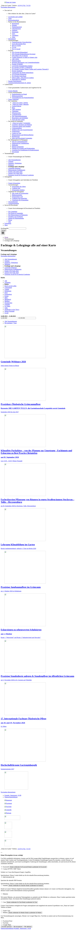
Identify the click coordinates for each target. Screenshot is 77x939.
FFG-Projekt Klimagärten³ (20, 52)
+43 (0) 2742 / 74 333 (23, 5)
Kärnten (14, 25)
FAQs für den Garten (18, 119)
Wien (13, 37)
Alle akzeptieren (18, 926)
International (12, 39)
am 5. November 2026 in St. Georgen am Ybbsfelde (16, 680)
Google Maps (7, 925)
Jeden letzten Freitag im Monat (10, 365)
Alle (6, 281)
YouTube (5, 923)
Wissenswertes (16, 113)
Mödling (7, 301)
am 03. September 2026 (10, 457)
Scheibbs (7, 304)
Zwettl (6, 313)
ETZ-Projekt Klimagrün (19, 74)
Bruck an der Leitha (10, 286)
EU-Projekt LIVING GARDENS (22, 67)
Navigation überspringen (8, 7)
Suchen (4, 230)
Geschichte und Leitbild (15, 17)
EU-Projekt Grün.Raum (19, 76)
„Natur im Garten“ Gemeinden (21, 123)
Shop (6, 225)
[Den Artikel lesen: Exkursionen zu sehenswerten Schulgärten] (25, 625)
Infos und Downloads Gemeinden (22, 138)
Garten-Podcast (16, 106)
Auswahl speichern (7, 926)
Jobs (9, 221)
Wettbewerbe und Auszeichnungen (22, 130)
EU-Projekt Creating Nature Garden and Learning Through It (30, 69)
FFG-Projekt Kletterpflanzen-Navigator (23, 54)
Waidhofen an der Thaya (12, 309)
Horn (6, 292)
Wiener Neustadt (9, 311)
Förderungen (16, 131)
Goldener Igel (16, 188)
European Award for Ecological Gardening (21, 175)
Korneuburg (8, 294)
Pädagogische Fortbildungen (20, 143)
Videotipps (15, 111)
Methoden (15, 145)
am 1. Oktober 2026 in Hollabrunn (11, 591)
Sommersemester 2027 (7, 769)
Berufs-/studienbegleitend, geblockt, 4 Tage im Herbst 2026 (18, 548)
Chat (4, 902)
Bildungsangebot (17, 195)
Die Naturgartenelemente (19, 116)
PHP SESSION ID (8, 877)
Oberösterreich (16, 28)
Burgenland (15, 23)
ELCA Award (16, 49)
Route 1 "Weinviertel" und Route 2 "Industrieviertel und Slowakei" (21, 637)
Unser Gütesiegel (13, 99)
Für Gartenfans (12, 211)
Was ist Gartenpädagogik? (20, 141)
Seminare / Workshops (15, 163)
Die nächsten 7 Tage (11, 323)
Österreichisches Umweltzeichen (21, 42)
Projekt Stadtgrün (17, 71)
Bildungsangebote (17, 96)
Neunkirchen (8, 303)
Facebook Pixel (7, 921)
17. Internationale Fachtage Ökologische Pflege (23, 718)
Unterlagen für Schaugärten (20, 200)
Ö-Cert (14, 47)
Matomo (5, 894)
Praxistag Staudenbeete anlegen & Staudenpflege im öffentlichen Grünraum (37, 676)
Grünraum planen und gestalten (21, 126)
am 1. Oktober (6, 634)
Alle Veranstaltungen (14, 160)
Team (10, 18)
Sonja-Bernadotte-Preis (19, 44)
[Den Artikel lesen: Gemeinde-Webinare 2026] (25, 357)
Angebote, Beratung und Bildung (22, 124)
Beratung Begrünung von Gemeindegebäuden (25, 62)
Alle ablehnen (28, 926)
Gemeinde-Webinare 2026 (13, 361)
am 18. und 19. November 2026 (13, 723)
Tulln (6, 308)
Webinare (11, 165)
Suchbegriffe (4, 228)
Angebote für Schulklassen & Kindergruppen (25, 150)
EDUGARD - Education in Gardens (23, 77)
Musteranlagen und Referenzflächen (22, 135)
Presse (10, 220)
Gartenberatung (16, 114)
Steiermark (15, 32)
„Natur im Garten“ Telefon (20, 102)
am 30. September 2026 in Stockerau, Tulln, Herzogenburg (18, 506)
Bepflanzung (16, 136)
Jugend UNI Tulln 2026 (15, 173)
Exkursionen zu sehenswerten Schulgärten (21, 629)
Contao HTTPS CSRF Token (12, 869)
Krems (6, 296)
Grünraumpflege (17, 128)
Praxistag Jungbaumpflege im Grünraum (21, 587)
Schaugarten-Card (17, 196)
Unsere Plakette (13, 91)
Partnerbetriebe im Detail (19, 94)
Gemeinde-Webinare (14, 168)
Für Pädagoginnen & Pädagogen (18, 215)
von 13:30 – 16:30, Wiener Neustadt (11, 461)
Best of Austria (16, 45)
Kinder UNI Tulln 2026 (15, 171)
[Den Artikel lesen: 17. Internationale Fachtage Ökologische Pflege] (25, 714)
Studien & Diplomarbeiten (16, 218)
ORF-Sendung (16, 109)
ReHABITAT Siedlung (19, 79)
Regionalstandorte (13, 20)
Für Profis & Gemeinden (15, 213)
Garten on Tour (16, 133)
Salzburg (14, 30)
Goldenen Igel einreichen (19, 198)
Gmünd (7, 289)
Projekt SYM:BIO (17, 64)
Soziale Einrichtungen (14, 81)
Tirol (13, 33)
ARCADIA (15, 59)
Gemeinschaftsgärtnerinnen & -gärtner (19, 83)
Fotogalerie (8, 223)
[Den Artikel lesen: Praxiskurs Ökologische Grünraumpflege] (25, 400)
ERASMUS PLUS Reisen (20, 55)
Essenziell (6, 867)
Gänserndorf (8, 287)
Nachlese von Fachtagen (15, 216)
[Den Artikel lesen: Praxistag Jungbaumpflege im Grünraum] (25, 583)
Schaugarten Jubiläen (18, 190)
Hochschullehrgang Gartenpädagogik (19, 765)
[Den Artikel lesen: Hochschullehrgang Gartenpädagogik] (25, 761)
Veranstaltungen (13, 202)
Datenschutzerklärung (11, 797)
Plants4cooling (16, 61)
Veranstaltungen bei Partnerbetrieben (23, 97)
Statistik (5, 885)
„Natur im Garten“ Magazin (20, 104)
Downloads (15, 152)
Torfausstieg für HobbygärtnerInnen (22, 72)
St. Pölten (7, 306)
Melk (6, 298)
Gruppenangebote (13, 203)
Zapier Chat (6, 910)
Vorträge (10, 161)
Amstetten (8, 282)
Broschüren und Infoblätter (20, 118)
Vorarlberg (15, 35)
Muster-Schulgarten (18, 146)
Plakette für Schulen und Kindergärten (23, 148)
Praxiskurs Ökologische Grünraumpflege (21, 404)
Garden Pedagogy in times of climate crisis (24, 57)
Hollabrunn (8, 291)
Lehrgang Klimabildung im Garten (18, 544)
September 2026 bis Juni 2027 (10, 412)
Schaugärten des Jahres (19, 186)
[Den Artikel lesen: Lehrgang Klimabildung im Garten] (25, 540)
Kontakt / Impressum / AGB (13, 795)
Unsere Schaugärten (14, 183)
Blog (13, 108)
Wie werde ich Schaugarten (20, 193)
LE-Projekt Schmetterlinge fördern (22, 66)
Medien (5, 912)
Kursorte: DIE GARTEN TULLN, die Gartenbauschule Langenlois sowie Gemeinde (33, 408)
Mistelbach (8, 299)
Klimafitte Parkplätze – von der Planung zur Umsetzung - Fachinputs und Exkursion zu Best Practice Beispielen (36, 451)
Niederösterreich (17, 27)
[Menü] (3, 233)
